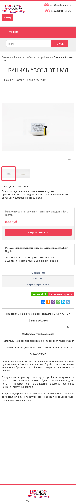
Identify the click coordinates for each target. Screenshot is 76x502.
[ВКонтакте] (43, 302)
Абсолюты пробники (39, 57)
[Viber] (53, 302)
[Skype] (63, 302)
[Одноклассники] (48, 302)
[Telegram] (68, 302)
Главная (6, 57)
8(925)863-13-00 (61, 10)
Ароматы (19, 57)
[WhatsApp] (58, 302)
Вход (7, 17)
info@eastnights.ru (60, 4)
